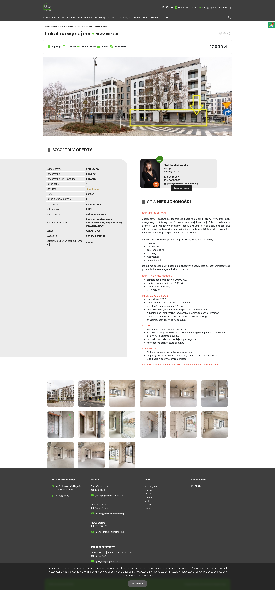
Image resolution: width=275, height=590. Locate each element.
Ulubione (149, 497)
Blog (145, 17)
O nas (137, 17)
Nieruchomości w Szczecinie (77, 17)
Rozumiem (137, 583)
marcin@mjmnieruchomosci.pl (110, 513)
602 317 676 (101, 556)
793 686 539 (101, 508)
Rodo (147, 508)
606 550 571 (101, 489)
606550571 (173, 176)
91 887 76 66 (62, 496)
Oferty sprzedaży (104, 17)
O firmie (148, 490)
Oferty (148, 493)
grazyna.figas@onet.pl (107, 561)
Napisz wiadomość (181, 188)
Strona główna (51, 17)
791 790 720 (101, 526)
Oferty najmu (124, 17)
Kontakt (155, 17)
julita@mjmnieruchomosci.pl (183, 183)
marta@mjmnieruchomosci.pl (110, 532)
